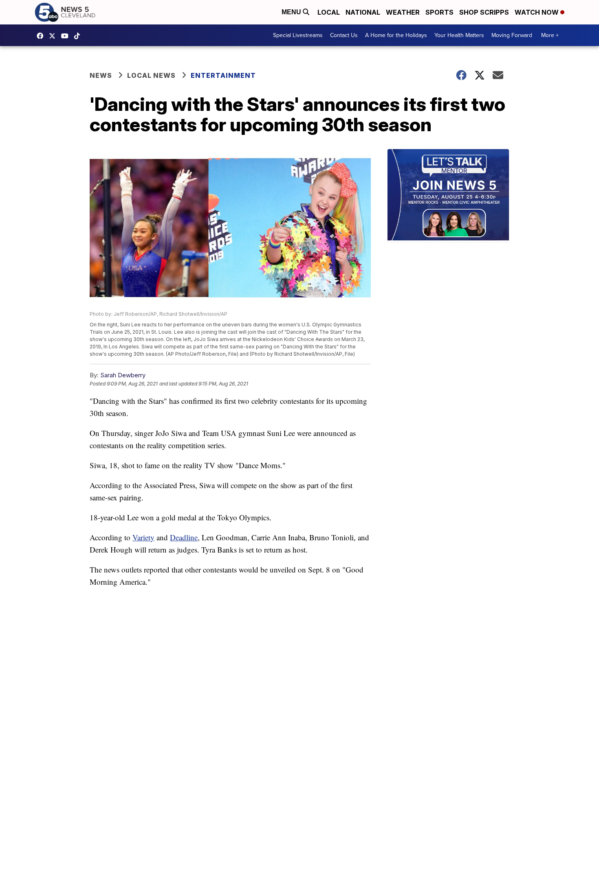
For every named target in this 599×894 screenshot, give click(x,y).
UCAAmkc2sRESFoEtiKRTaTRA (67, 36)
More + (550, 35)
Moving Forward (511, 35)
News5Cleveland (42, 36)
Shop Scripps (484, 12)
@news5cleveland (79, 36)
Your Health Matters (459, 35)
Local (328, 12)
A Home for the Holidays (396, 35)
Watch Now (537, 12)
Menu (292, 12)
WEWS (54, 36)
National (363, 12)
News (101, 75)
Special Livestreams (298, 35)
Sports (439, 12)
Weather (403, 12)
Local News (151, 75)
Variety (143, 537)
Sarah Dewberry (122, 375)
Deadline (184, 537)
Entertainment (223, 75)
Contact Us (344, 35)
